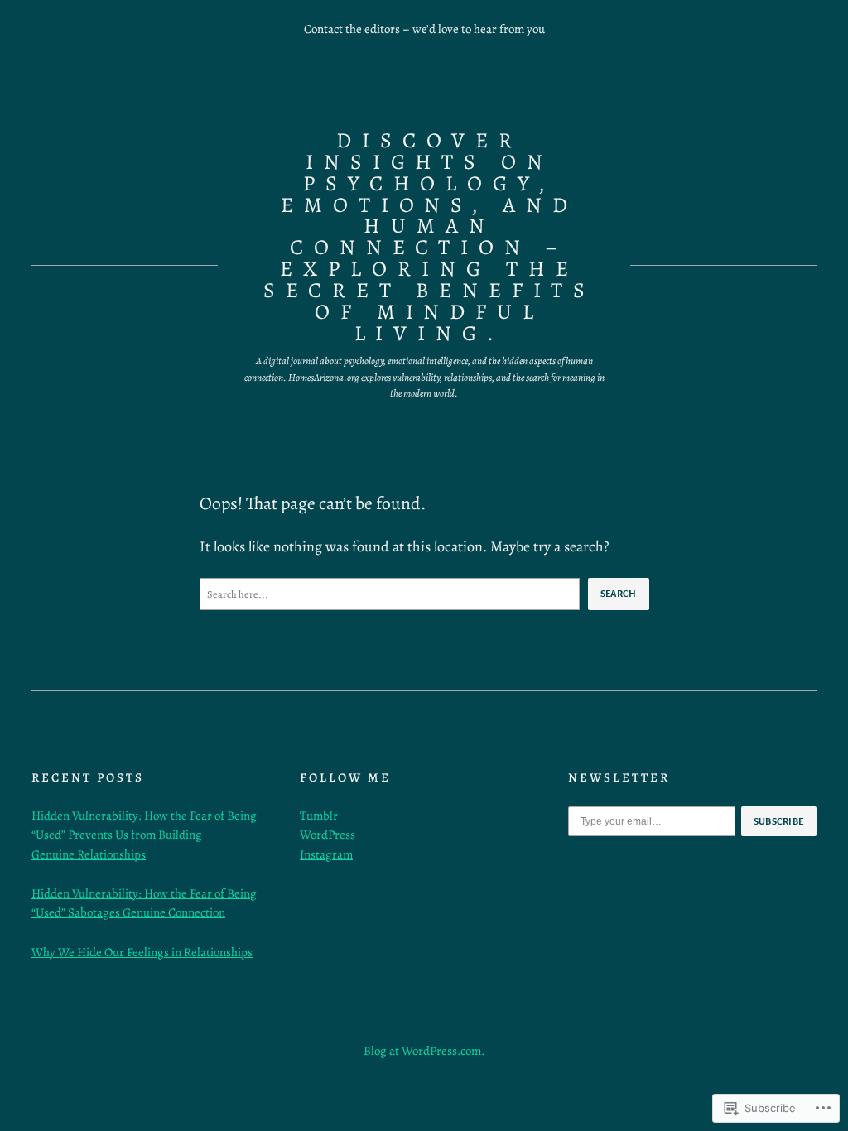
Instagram (326, 854)
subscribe (779, 821)
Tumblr (319, 815)
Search (618, 594)
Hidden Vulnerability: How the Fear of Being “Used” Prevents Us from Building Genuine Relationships (144, 835)
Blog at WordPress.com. (424, 1050)
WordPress (327, 834)
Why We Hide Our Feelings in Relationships (142, 952)
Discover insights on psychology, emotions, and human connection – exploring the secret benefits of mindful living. (429, 237)
